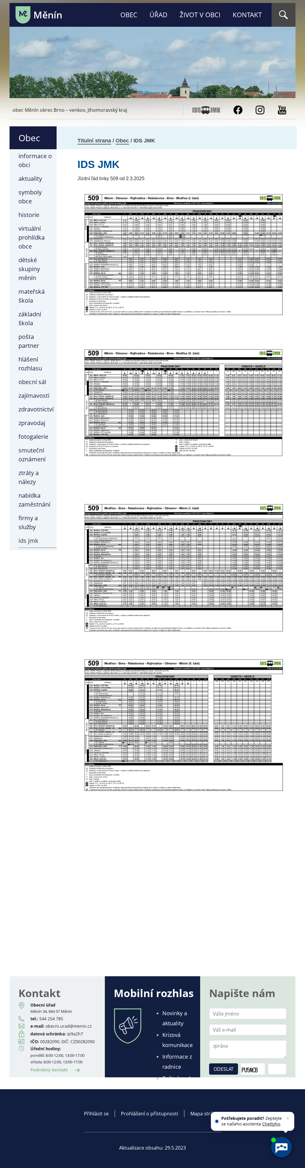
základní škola (29, 318)
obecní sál (32, 382)
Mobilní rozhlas (154, 993)
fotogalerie (33, 437)
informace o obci (35, 160)
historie (28, 215)
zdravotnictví (36, 409)
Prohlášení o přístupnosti (149, 1113)
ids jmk (28, 541)
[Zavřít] (288, 1118)
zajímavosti (33, 396)
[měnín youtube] (282, 109)
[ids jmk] (206, 109)
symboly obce (30, 196)
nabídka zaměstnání (34, 499)
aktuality (30, 179)
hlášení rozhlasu (30, 363)
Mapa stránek (205, 1113)
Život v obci (200, 14)
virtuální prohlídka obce (31, 237)
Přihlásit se (96, 1113)
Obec (128, 14)
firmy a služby (28, 522)
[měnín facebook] (238, 109)
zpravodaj (31, 423)
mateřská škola (31, 295)
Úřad (158, 14)
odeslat (224, 1069)
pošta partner (28, 341)
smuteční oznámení (32, 454)
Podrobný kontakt (49, 1070)
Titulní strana (94, 141)
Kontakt (247, 14)
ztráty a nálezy (28, 477)
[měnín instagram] (260, 109)
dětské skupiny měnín (29, 269)
